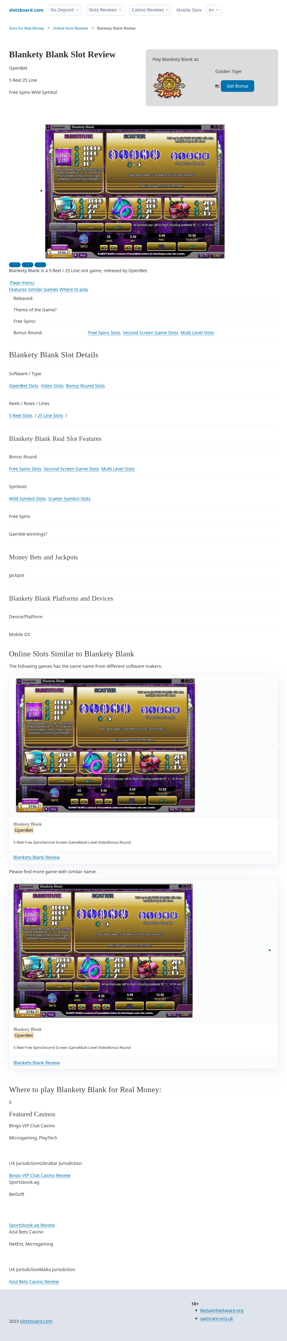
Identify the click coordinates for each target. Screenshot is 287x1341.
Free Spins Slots (104, 333)
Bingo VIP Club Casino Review (40, 1175)
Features (18, 289)
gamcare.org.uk (216, 1318)
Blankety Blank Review (36, 857)
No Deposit (62, 10)
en (211, 10)
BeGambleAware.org (222, 1310)
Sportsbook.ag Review (32, 1225)
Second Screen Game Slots (150, 333)
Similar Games (43, 289)
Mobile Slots (189, 10)
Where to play (73, 289)
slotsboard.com (36, 1321)
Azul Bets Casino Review (34, 1281)
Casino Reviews (148, 10)
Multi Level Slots (197, 333)
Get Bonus (237, 86)
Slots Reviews (103, 10)
